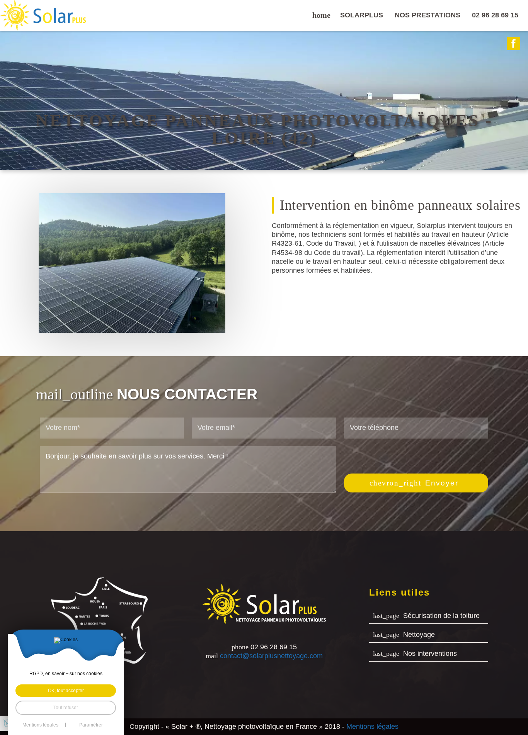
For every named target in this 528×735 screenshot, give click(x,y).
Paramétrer (91, 725)
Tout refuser (65, 707)
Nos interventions (430, 653)
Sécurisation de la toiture (441, 616)
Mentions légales (372, 726)
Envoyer (441, 483)
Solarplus (361, 15)
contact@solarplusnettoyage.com (271, 656)
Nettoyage (419, 634)
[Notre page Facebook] (513, 43)
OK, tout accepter (66, 690)
